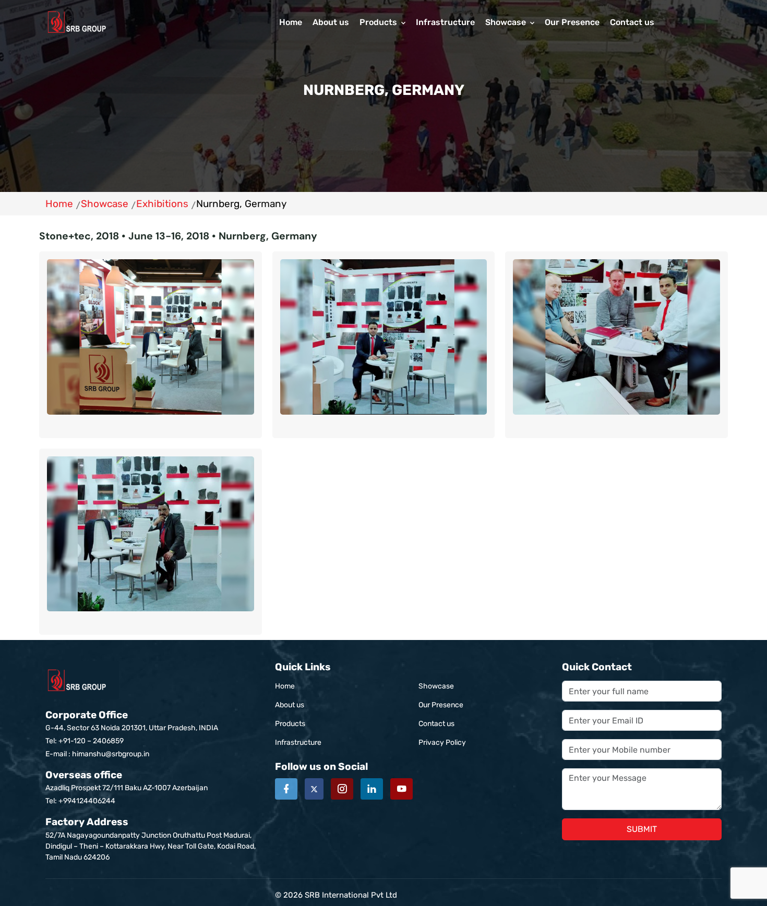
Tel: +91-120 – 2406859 (84, 740)
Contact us (632, 22)
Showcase (505, 22)
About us (331, 22)
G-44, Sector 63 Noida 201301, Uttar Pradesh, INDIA (131, 720)
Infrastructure (445, 22)
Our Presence (572, 22)
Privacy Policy (442, 742)
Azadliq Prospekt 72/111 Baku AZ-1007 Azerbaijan (126, 780)
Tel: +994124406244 (80, 800)
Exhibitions (162, 204)
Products (378, 22)
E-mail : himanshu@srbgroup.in (97, 754)
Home (290, 22)
